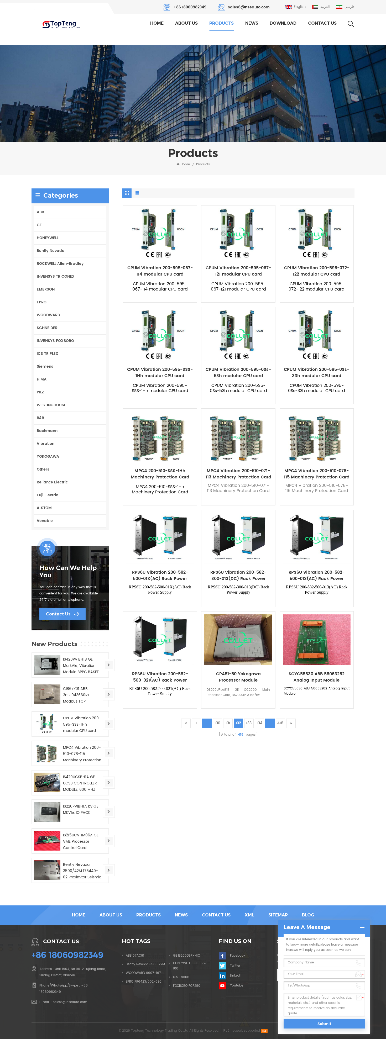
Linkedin (236, 975)
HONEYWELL (47, 238)
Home (157, 23)
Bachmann (47, 431)
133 (249, 723)
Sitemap (278, 915)
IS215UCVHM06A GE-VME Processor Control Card (82, 841)
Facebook (237, 955)
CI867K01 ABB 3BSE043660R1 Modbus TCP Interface (76, 695)
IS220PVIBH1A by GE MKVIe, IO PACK (80, 809)
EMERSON (46, 289)
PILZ (40, 392)
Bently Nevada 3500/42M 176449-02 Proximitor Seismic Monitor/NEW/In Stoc (82, 871)
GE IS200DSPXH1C (186, 955)
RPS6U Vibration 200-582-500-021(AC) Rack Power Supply (160, 677)
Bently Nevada (51, 251)
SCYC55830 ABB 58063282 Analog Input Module (317, 677)
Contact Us (322, 23)
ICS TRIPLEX (47, 354)
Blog (308, 915)
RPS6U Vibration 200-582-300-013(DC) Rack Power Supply (238, 575)
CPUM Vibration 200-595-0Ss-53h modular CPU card (238, 372)
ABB (40, 212)
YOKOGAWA (48, 456)
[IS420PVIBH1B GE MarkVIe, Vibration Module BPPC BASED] (47, 665)
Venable (45, 521)
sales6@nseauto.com (249, 7)
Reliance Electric (52, 482)
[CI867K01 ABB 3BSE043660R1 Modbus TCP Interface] (47, 694)
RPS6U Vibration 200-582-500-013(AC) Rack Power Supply (317, 575)
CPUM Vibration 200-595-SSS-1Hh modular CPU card (160, 372)
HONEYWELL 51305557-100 (190, 966)
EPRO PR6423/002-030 (143, 981)
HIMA (41, 379)
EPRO (41, 302)
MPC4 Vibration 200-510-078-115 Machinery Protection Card (317, 474)
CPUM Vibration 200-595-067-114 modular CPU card (160, 271)
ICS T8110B (181, 977)
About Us (186, 23)
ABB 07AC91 (135, 955)
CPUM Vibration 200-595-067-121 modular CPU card (238, 271)
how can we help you (68, 571)
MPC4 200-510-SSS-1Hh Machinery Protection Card (160, 474)
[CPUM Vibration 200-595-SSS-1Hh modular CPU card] (47, 724)
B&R (40, 418)
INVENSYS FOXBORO (55, 341)
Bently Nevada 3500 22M (145, 964)
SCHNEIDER (47, 328)
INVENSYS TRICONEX (56, 276)
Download (283, 23)
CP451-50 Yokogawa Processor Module (238, 677)
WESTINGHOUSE (51, 405)
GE (39, 225)
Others (43, 469)
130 (217, 723)
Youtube (236, 985)
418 (280, 723)
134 (259, 723)
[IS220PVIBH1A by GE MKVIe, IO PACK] (47, 812)
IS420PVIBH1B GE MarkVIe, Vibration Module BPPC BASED (81, 665)
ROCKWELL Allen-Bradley (60, 264)
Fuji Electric (47, 495)
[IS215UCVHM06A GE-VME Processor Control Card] (47, 841)
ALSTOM (44, 508)
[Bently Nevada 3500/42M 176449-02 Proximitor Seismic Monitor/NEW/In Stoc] (47, 870)
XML (249, 915)
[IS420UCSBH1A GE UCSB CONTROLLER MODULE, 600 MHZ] (47, 782)
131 (228, 723)
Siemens (45, 366)
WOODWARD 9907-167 (143, 973)
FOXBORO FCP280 (186, 985)
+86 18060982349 (190, 7)
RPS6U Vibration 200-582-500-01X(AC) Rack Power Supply (160, 575)
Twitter (235, 965)
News (251, 23)
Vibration (45, 444)
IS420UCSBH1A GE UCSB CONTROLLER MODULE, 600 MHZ (80, 783)
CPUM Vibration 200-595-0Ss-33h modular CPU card (316, 372)
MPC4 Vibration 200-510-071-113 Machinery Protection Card (238, 474)
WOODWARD (48, 315)
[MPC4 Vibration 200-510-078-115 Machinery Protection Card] (47, 753)
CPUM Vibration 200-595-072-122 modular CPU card (316, 271)
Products (221, 23)
